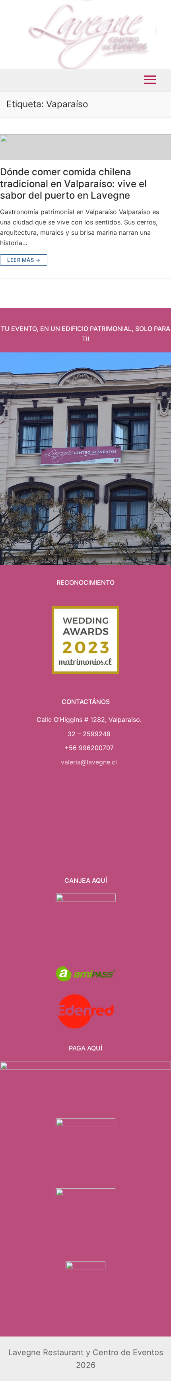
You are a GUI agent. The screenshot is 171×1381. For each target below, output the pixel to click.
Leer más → (23, 260)
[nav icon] (150, 80)
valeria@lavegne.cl (89, 762)
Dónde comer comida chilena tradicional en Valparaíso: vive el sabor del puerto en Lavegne (73, 183)
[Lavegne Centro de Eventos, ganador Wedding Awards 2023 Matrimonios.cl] (85, 640)
